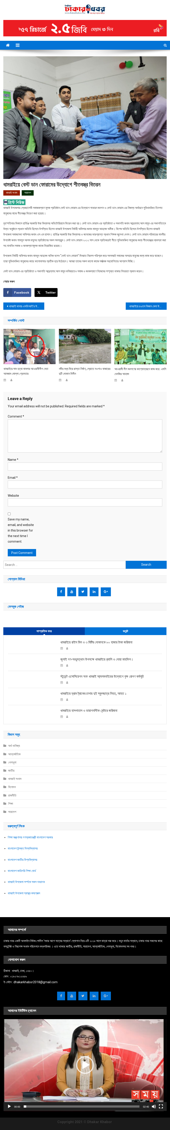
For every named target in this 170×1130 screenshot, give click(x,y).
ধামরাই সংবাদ (11, 192)
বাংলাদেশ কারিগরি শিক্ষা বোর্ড (22, 871)
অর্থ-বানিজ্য (14, 745)
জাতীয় (11, 770)
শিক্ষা (10, 803)
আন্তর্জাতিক (14, 754)
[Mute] (154, 1106)
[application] (85, 1065)
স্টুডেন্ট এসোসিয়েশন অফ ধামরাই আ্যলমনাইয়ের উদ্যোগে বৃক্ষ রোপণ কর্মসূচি (102, 676)
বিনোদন (12, 787)
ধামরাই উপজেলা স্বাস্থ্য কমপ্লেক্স (24, 893)
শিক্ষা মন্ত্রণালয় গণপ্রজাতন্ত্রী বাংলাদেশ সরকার (30, 837)
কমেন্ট (125, 631)
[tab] (44, 631)
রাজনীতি (12, 795)
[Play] (9, 1106)
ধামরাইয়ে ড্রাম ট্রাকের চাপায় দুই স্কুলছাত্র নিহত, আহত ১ (93, 693)
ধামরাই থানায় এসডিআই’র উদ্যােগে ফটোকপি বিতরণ (26, 306)
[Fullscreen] (161, 1106)
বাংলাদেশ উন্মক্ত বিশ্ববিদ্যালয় (23, 848)
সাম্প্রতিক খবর (44, 631)
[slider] (81, 1106)
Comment (16, 416)
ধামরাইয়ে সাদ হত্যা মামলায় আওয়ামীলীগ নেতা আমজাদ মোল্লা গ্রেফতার (26, 371)
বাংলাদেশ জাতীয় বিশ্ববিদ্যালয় (22, 859)
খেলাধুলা (12, 762)
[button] (85, 1065)
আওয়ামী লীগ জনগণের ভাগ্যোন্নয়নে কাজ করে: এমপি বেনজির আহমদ (140, 371)
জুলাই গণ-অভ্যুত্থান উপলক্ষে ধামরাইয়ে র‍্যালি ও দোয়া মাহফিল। (96, 659)
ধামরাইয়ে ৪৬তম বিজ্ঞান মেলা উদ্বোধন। (147, 306)
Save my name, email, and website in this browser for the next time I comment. (21, 530)
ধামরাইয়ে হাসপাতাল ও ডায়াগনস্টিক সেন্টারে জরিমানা (88, 710)
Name (13, 459)
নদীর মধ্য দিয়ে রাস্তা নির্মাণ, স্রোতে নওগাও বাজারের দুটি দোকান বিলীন (84, 371)
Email (13, 477)
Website (13, 495)
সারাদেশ (27, 192)
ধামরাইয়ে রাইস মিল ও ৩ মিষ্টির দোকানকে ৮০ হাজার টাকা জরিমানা (96, 642)
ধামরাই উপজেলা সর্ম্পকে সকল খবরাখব (26, 882)
